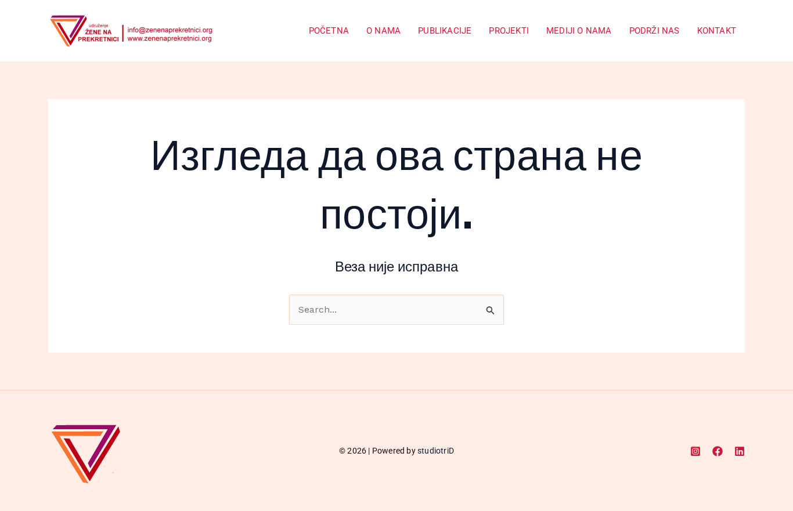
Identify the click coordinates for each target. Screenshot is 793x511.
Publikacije (444, 31)
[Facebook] (717, 451)
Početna (329, 31)
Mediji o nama (579, 31)
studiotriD (435, 450)
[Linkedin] (739, 451)
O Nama (383, 31)
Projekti (509, 31)
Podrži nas (654, 31)
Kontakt (716, 31)
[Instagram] (695, 451)
